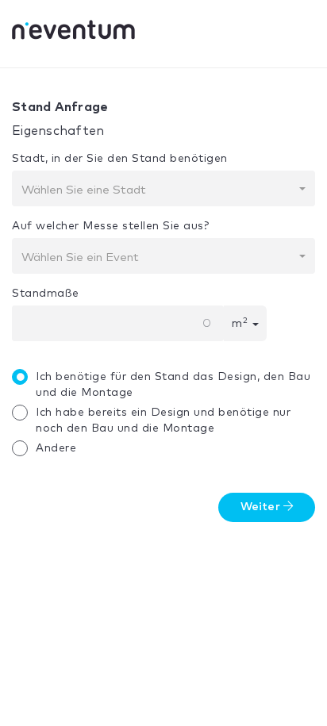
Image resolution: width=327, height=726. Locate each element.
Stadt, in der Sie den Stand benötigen (120, 158)
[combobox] (163, 188)
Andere (56, 448)
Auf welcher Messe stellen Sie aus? (110, 226)
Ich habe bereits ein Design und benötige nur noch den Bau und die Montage (163, 420)
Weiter (261, 507)
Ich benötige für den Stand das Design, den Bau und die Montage (173, 384)
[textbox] (158, 190)
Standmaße (45, 293)
